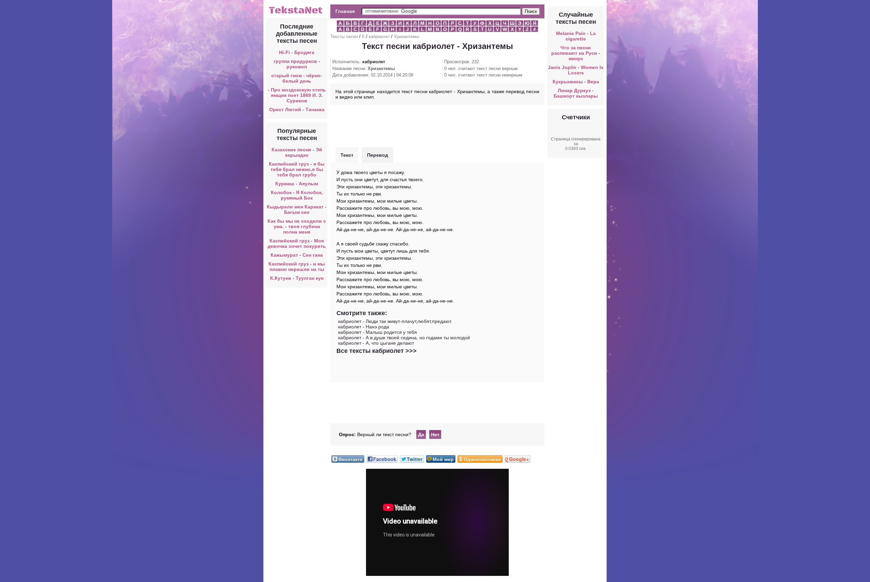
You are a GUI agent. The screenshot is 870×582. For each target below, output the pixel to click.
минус (576, 58)
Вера (593, 81)
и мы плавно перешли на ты (297, 266)
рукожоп (296, 66)
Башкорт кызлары (576, 96)
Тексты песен (344, 36)
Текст (347, 155)
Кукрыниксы (568, 81)
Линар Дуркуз (574, 90)
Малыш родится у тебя (391, 332)
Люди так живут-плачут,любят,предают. (409, 321)
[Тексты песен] (296, 13)
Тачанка (315, 109)
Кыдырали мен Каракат (295, 206)
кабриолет (379, 36)
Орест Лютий (285, 109)
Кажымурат (284, 255)
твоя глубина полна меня (301, 229)
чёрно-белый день (302, 78)
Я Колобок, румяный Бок (302, 195)
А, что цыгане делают (390, 343)
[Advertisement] (437, 125)
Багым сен (296, 212)
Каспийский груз (289, 164)
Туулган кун (310, 278)
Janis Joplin (562, 67)
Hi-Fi (284, 52)
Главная (345, 11)
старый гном (286, 75)
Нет (435, 434)
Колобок (281, 192)
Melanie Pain (571, 33)
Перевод (377, 155)
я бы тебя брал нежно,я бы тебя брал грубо (298, 169)
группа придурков (295, 61)
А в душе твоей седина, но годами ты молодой (418, 337)
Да (421, 434)
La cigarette (581, 36)
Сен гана (312, 255)
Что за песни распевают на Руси (574, 50)
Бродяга (304, 52)
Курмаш (284, 183)
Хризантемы (406, 36)
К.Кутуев (280, 278)
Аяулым (308, 183)
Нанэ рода (377, 326)
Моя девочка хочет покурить (296, 243)
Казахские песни (291, 149)
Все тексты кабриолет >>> (376, 350)
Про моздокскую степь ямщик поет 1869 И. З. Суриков (298, 95)
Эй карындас (303, 152)
